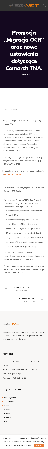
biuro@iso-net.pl (14, 374)
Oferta (7, 410)
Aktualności (9, 401)
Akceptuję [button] (39, 445)
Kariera (7, 414)
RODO (6, 422)
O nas (6, 405)
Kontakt (7, 418)
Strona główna (10, 397)
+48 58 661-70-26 (18, 378)
